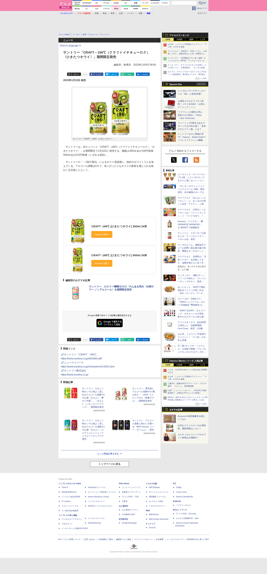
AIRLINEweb (154, 487)
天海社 (179, 487)
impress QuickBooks (184, 497)
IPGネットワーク (180, 510)
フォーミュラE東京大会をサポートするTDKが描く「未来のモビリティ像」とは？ (192, 126)
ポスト (76, 74)
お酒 (121, 13)
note (129, 74)
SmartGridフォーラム (97, 487)
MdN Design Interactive (159, 519)
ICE (174, 483)
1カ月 (202, 39)
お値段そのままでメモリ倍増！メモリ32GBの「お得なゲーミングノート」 (191, 104)
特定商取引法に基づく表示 (198, 539)
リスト (85, 74)
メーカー (130, 13)
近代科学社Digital (129, 523)
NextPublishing (94, 523)
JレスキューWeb (156, 501)
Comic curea (181, 492)
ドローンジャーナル (70, 506)
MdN (148, 511)
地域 (140, 13)
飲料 (112, 13)
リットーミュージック (131, 487)
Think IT (65, 487)
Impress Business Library (98, 497)
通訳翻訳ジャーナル (157, 497)
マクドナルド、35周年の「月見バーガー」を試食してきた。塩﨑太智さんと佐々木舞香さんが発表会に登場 (187, 54)
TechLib (152, 528)
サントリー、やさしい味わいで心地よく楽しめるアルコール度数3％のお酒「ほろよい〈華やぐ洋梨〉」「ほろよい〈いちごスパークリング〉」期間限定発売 (93, 397)
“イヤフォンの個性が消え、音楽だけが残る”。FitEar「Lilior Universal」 (191, 115)
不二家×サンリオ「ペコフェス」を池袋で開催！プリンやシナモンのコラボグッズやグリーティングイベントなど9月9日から (192, 352)
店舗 (96, 13)
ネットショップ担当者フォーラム (102, 492)
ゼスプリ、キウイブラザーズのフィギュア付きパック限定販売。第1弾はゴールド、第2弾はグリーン (187, 74)
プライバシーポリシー (143, 539)
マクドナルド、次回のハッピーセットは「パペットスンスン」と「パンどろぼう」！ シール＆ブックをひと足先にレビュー (192, 215)
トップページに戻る (109, 464)
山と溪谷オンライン (130, 510)
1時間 (167, 39)
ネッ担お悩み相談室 (70, 511)
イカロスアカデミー (157, 506)
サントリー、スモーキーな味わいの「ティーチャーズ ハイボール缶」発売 (192, 236)
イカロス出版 (151, 483)
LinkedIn (145, 74)
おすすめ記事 (176, 409)
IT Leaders (66, 501)
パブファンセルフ (183, 505)
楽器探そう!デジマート (131, 492)
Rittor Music (124, 483)
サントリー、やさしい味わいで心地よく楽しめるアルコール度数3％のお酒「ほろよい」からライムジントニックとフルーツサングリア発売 (93, 429)
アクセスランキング (179, 35)
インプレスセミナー (96, 501)
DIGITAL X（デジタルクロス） (100, 506)
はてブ (114, 74)
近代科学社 (123, 519)
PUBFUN (177, 501)
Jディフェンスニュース (158, 492)
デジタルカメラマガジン (72, 519)
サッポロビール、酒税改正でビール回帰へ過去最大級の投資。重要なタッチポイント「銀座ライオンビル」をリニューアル (192, 251)
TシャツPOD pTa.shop (186, 514)
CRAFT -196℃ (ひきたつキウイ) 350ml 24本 (119, 226)
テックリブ (150, 524)
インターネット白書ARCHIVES (75, 528)
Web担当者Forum (69, 492)
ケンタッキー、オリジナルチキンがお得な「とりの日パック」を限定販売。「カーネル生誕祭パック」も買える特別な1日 (187, 67)
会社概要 (159, 539)
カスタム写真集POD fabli (187, 518)
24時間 (179, 39)
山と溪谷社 (123, 506)
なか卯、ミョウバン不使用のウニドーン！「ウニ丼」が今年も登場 (192, 337)
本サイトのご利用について (69, 539)
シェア (98, 74)
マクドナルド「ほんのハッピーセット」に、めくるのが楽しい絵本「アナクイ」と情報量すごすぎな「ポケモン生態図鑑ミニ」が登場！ (192, 204)
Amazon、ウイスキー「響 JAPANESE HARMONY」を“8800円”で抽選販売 (190, 224)
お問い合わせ (89, 539)
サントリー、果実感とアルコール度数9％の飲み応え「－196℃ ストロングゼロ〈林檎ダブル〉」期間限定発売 (143, 394)
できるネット (67, 524)
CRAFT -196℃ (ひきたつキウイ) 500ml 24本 (119, 255)
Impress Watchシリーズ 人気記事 (186, 361)
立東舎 (124, 501)
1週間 (191, 39)
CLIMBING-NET (128, 514)
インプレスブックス (96, 518)
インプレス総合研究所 (71, 497)
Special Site (176, 84)
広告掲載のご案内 (105, 539)
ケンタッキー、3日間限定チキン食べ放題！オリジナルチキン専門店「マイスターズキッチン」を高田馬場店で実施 (187, 60)
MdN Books (154, 514)
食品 (104, 13)
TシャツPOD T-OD (130, 497)
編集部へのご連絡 (123, 539)
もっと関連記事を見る (108, 453)
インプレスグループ (175, 539)
